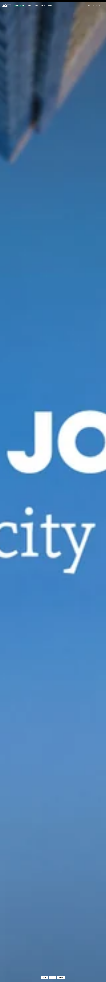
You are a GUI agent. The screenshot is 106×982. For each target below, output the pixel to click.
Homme (52, 977)
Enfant (61, 977)
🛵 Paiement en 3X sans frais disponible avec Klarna (49, 0)
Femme (44, 977)
